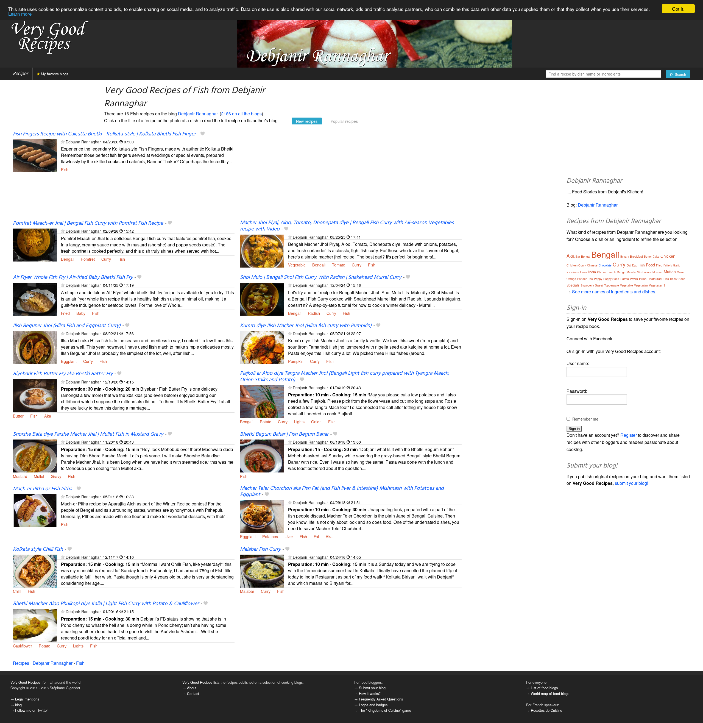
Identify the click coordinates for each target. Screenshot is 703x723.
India (592, 271)
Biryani (624, 256)
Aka (47, 416)
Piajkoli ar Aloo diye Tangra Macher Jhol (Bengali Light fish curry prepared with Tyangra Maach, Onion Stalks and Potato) (344, 376)
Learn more (20, 13)
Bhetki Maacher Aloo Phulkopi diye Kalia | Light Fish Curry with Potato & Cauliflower (106, 604)
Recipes (20, 73)
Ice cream (573, 272)
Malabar (247, 591)
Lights (299, 421)
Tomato (338, 265)
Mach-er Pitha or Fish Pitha (42, 489)
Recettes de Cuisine (546, 710)
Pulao (642, 278)
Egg (634, 265)
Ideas (583, 272)
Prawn (634, 279)
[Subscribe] (63, 141)
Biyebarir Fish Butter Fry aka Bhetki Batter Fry (63, 374)
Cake (656, 256)
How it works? (370, 693)
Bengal (585, 256)
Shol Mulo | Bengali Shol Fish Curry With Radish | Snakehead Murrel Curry (320, 277)
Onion (316, 421)
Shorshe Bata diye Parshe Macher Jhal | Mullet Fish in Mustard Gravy (88, 434)
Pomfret (88, 259)
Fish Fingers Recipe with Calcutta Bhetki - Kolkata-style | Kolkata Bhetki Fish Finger (104, 134)
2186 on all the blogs (241, 113)
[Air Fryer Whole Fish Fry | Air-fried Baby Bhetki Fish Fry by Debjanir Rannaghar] (35, 298)
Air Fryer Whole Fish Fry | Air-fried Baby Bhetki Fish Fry (73, 277)
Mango (621, 272)
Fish (64, 169)
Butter (18, 416)
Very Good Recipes (25, 682)
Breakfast (636, 256)
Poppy (598, 279)
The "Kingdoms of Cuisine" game (385, 710)
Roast (673, 279)
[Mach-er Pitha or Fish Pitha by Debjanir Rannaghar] (35, 510)
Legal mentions (27, 699)
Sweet (599, 285)
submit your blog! (631, 483)
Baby (80, 313)
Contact (193, 693)
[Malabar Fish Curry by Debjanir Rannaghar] (262, 570)
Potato (265, 421)
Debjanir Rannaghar (197, 113)
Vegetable (297, 265)
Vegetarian (641, 285)
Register (628, 435)
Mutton (670, 271)
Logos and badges (373, 704)
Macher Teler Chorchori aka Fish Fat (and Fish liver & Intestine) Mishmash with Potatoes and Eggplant (342, 491)
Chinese (592, 265)
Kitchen (602, 272)
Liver (288, 536)
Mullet (39, 476)
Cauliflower (22, 646)
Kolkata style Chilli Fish (38, 549)
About (191, 687)
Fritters (667, 265)
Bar (578, 256)
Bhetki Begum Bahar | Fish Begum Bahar (284, 434)
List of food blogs (544, 687)
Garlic (676, 265)
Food (650, 265)
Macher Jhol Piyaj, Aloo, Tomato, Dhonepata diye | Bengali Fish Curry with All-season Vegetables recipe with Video (347, 226)
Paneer (582, 279)
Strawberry (587, 285)
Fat (316, 536)
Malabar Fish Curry (260, 549)
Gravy (56, 476)
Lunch (612, 272)
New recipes (306, 121)
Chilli (17, 591)
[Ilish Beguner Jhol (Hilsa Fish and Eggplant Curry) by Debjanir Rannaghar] (35, 347)
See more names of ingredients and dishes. (614, 291)
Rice (666, 279)
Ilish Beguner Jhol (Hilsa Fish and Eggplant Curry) (67, 326)
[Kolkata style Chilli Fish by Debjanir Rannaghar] (35, 570)
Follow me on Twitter (31, 710)
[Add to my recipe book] (202, 134)
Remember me (585, 419)
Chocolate (605, 265)
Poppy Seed (611, 279)
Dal (629, 265)
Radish (314, 313)
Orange (571, 279)
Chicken (667, 256)
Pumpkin (295, 361)
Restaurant (655, 278)
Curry (106, 259)
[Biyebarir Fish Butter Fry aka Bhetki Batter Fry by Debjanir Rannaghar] (35, 395)
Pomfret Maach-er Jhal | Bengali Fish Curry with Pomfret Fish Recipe (88, 223)
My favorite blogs (54, 73)
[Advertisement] (351, 175)
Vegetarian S (657, 285)
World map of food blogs (550, 693)
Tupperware (611, 285)
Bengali (67, 259)
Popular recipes (344, 121)
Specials (573, 285)
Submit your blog (372, 687)
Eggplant (69, 361)
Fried (65, 313)
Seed (682, 279)
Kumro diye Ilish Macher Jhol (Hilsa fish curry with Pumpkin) (306, 326)
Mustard (20, 476)
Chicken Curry (576, 265)
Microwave (644, 272)
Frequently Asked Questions (381, 699)
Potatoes (270, 536)
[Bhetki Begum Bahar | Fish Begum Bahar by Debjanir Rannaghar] (262, 455)
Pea (590, 279)
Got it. (678, 8)
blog (18, 704)
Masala (631, 272)
